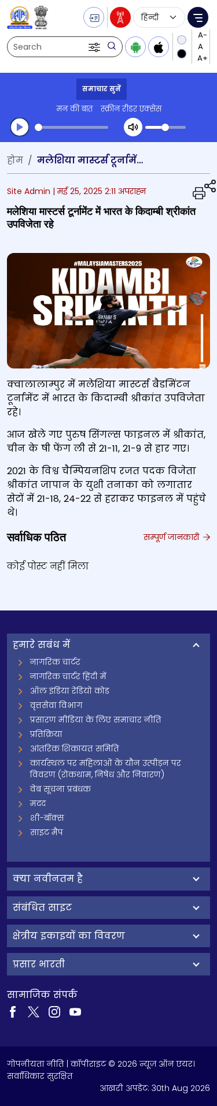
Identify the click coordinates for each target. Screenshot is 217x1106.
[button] (95, 47)
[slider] (71, 127)
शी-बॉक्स (47, 818)
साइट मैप (46, 832)
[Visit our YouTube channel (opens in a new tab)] (75, 1010)
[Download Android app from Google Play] (135, 46)
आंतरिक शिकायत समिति (74, 748)
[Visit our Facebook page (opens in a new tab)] (13, 1010)
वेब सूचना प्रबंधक (60, 789)
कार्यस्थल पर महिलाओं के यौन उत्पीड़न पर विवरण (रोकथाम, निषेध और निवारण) (105, 768)
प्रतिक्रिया (46, 734)
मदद (38, 803)
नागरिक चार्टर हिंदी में (68, 676)
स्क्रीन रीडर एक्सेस (131, 108)
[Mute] (133, 127)
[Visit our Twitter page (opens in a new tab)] (33, 1010)
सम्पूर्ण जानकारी (172, 537)
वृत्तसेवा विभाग (56, 705)
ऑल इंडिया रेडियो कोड (69, 691)
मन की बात (74, 108)
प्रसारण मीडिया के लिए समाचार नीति (95, 719)
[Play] (19, 127)
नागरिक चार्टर (55, 662)
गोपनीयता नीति (35, 1064)
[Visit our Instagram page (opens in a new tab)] (54, 1010)
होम (15, 160)
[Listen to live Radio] (120, 17)
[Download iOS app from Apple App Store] (158, 46)
